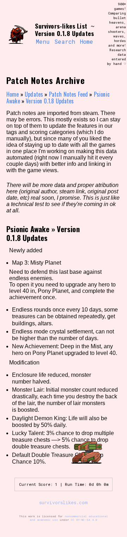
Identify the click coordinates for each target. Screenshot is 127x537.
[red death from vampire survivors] (18, 34)
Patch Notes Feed (68, 94)
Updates (34, 94)
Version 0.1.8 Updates (50, 101)
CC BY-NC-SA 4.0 (84, 519)
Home (86, 41)
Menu (42, 41)
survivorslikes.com (63, 502)
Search (64, 41)
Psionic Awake (28, 228)
